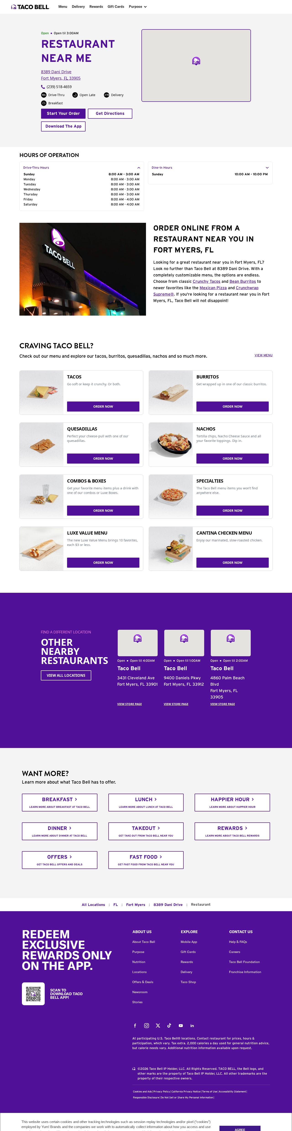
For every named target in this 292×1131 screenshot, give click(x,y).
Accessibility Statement (232, 1091)
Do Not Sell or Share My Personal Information (187, 1097)
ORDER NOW (103, 406)
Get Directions (110, 114)
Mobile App (189, 942)
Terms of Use (209, 1091)
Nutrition (138, 962)
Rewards (96, 6)
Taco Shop (188, 982)
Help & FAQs (238, 942)
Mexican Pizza (213, 288)
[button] (152, 933)
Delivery (78, 6)
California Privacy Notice (186, 1091)
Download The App (63, 126)
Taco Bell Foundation (244, 962)
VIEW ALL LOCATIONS (66, 675)
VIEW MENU (264, 355)
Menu (62, 6)
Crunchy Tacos (206, 282)
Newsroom (140, 992)
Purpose (135, 6)
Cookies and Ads (142, 1091)
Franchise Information (245, 972)
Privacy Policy (161, 1091)
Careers (234, 952)
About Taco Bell (143, 942)
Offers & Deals (142, 982)
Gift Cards (116, 6)
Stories (137, 1002)
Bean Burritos (242, 282)
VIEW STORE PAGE (129, 704)
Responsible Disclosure (146, 1097)
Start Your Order (63, 114)
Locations (139, 972)
